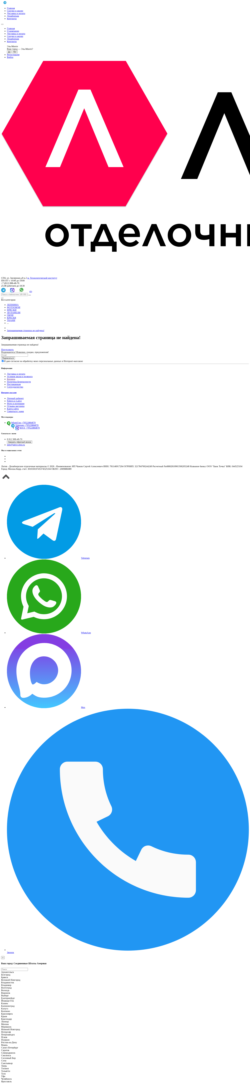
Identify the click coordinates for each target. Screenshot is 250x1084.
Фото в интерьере (15, 403)
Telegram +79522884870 (26, 425)
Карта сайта (13, 409)
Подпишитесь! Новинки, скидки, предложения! (25, 352)
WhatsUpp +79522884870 (23, 422)
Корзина (11, 379)
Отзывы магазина (15, 406)
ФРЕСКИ (11, 310)
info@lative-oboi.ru (16, 445)
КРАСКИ (11, 318)
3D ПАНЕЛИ (13, 312)
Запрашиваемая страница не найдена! (25, 330)
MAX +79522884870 (30, 428)
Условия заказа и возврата (20, 376)
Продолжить (7, 349)
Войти (10, 57)
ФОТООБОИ (13, 307)
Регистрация (13, 54)
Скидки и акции (15, 11)
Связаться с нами (15, 411)
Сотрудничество (15, 387)
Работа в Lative (14, 401)
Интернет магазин (8, 392)
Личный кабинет (15, 398)
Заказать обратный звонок (19, 442)
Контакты (12, 18)
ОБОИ (10, 315)
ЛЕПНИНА (13, 305)
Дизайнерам (13, 16)
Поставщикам (14, 384)
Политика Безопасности (19, 381)
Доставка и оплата (16, 13)
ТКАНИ (11, 320)
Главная (11, 8)
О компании (13, 31)
